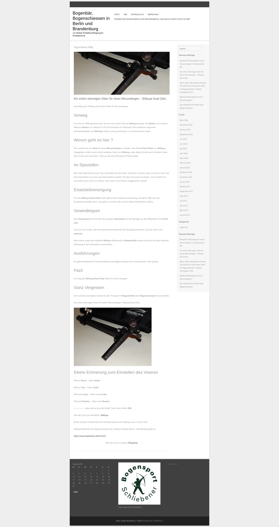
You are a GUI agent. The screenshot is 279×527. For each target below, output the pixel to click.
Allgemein (184, 227)
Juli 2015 (183, 200)
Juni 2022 (184, 144)
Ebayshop (133, 443)
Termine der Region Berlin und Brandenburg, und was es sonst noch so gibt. (152, 19)
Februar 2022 (185, 162)
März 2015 (184, 210)
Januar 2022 (185, 167)
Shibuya (104, 415)
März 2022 (184, 158)
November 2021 (186, 177)
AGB (125, 15)
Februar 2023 (185, 129)
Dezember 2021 (186, 172)
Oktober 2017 (185, 186)
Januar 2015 (185, 215)
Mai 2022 (183, 148)
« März (75, 491)
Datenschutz (137, 15)
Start (117, 15)
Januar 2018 (185, 182)
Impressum (153, 15)
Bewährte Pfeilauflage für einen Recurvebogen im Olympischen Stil (192, 63)
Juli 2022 (183, 139)
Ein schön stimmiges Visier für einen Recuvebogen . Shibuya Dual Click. (120, 98)
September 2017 (186, 191)
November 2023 (186, 124)
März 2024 (184, 120)
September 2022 (186, 134)
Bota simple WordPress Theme (129, 521)
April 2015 (184, 205)
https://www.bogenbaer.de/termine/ (90, 436)
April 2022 (184, 153)
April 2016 (184, 196)
